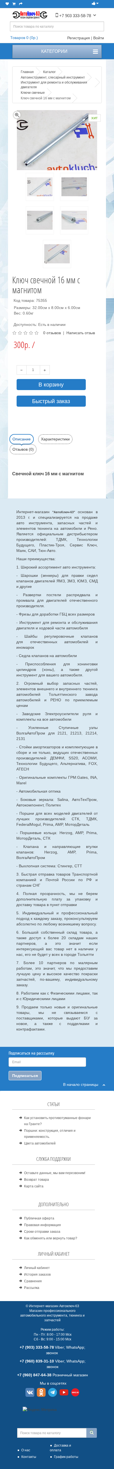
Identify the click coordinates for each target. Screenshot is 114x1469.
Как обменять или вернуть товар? (50, 1238)
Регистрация (78, 38)
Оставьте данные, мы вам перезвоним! (54, 1173)
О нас (25, 1450)
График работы (66, 1457)
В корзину (51, 384)
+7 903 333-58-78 (74, 15)
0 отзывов (52, 333)
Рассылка (31, 1288)
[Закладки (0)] (7, 4)
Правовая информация (42, 1225)
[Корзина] (13, 4)
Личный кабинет (37, 1268)
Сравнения (33, 1281)
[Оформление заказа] (20, 4)
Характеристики (55, 439)
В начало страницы (83, 1084)
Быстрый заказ (51, 401)
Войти (98, 38)
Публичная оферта (39, 1218)
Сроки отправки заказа (42, 1232)
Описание (21, 439)
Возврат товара (36, 1180)
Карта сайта (33, 1186)
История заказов (37, 1274)
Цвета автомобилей (40, 1143)
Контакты (28, 1457)
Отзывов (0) (23, 449)
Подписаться (25, 1075)
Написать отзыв (80, 333)
